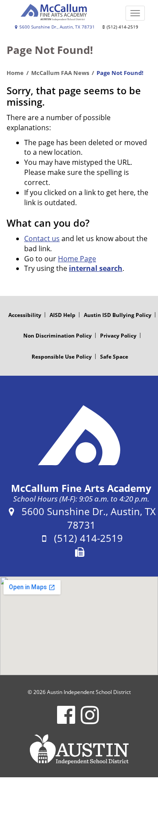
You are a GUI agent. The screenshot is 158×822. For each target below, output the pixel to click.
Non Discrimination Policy (57, 335)
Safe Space (114, 356)
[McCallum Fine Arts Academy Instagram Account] (90, 720)
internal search (95, 268)
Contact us (42, 238)
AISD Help (62, 315)
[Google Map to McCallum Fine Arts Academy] (79, 625)
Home (15, 73)
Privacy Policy (118, 335)
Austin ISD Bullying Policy (117, 315)
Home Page (77, 258)
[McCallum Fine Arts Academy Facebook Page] (66, 720)
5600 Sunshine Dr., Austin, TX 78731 (56, 27)
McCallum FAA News (60, 73)
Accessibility (24, 315)
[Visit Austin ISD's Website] (79, 749)
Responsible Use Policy (62, 356)
